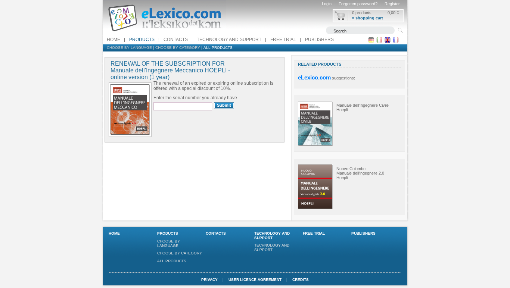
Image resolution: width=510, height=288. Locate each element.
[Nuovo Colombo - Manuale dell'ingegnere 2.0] (315, 207)
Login (327, 3)
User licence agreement (255, 280)
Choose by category (177, 48)
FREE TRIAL (283, 39)
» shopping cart (367, 18)
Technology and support (229, 39)
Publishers (319, 39)
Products (142, 39)
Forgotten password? (358, 3)
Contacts (176, 39)
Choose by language (129, 48)
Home (113, 39)
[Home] (164, 33)
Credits (300, 280)
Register (392, 3)
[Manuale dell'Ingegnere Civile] (315, 144)
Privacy (209, 280)
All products (218, 48)
